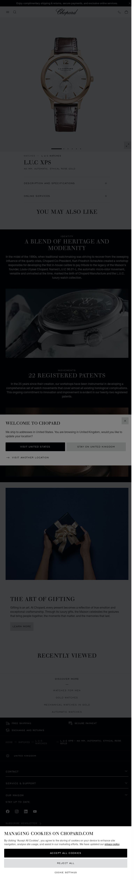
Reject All (66, 863)
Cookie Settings (66, 872)
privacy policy (112, 844)
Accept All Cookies (65, 853)
